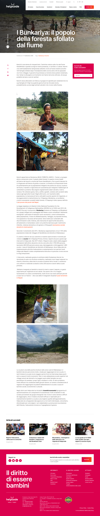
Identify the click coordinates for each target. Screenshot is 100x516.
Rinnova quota (59, 1)
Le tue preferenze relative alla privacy (85, 510)
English (14, 502)
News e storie (73, 7)
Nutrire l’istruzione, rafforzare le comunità (13, 438)
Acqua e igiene (69, 482)
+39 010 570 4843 (28, 501)
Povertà (47, 55)
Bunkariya (41, 55)
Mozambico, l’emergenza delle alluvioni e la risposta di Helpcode (60, 439)
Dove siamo (53, 475)
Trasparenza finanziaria (56, 477)
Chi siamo (30, 7)
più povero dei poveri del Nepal (28, 202)
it (79, 1)
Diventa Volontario (32, 1)
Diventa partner (89, 478)
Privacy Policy (83, 508)
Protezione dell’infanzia (71, 475)
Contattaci (52, 484)
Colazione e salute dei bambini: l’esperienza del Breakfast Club (36, 439)
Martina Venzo (7, 39)
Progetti (68, 484)
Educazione (69, 473)
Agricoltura (68, 477)
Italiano (9, 502)
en (82, 1)
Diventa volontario (89, 480)
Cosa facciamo (40, 7)
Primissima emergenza (71, 480)
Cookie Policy (90, 508)
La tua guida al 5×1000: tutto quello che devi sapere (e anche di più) (83, 439)
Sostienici (49, 7)
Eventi (86, 477)
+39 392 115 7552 (29, 503)
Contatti (51, 1)
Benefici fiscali (53, 482)
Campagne (87, 475)
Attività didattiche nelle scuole (73, 485)
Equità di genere (70, 478)
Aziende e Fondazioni (60, 7)
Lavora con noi (43, 1)
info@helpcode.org (26, 506)
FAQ (81, 7)
